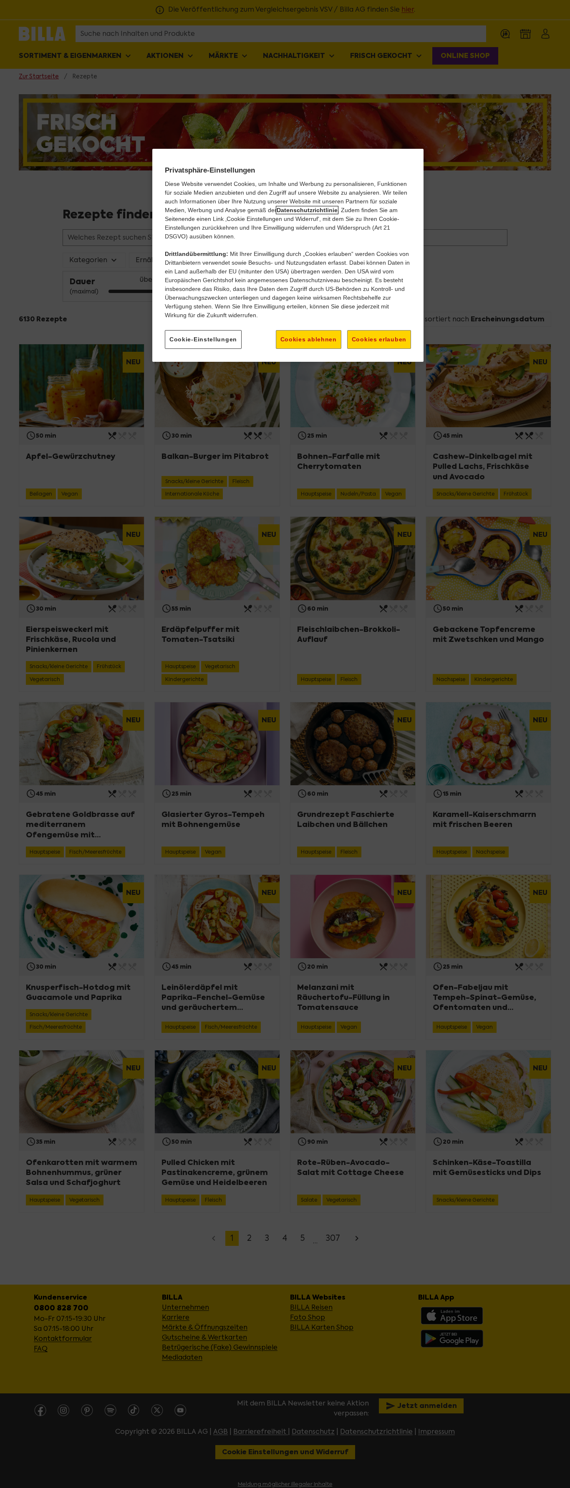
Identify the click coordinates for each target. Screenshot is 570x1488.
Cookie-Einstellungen (203, 339)
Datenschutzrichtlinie (307, 210)
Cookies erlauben (379, 339)
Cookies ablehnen (308, 339)
